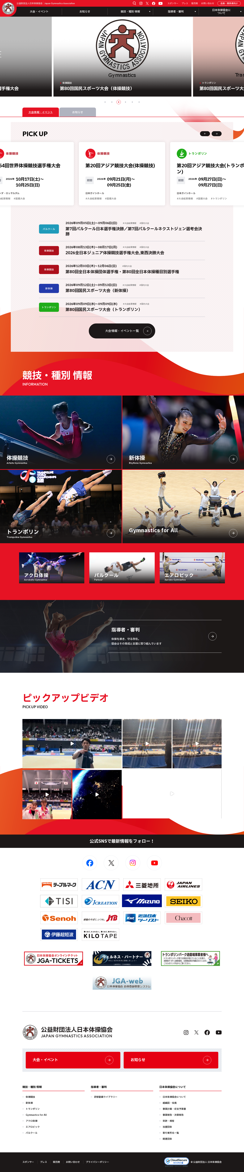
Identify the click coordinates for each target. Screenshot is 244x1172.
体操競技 (30, 1097)
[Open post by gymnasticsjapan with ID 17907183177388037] (97, 794)
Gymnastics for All (36, 1115)
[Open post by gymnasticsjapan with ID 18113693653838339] (147, 743)
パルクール (31, 1133)
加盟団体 (167, 1127)
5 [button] (132, 102)
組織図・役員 (170, 1103)
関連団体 (167, 1139)
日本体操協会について (174, 1097)
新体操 (29, 1103)
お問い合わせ (207, 3)
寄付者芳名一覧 (171, 1133)
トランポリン (33, 1109)
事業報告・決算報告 (173, 1115)
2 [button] (112, 102)
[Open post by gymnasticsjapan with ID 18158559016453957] (197, 743)
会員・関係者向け (229, 3)
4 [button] (125, 102)
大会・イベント (39, 12)
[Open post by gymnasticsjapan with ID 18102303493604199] (172, 793)
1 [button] (105, 102)
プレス (185, 3)
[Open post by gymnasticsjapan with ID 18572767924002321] (72, 743)
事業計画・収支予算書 (174, 1109)
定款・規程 (168, 1121)
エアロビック (33, 1127)
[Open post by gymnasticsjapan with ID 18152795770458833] (47, 794)
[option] (122, 57)
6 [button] (139, 102)
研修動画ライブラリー (105, 1097)
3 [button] (119, 102)
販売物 (194, 3)
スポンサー (172, 3)
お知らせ (85, 12)
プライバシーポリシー (97, 1162)
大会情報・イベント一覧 (122, 331)
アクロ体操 (31, 1121)
